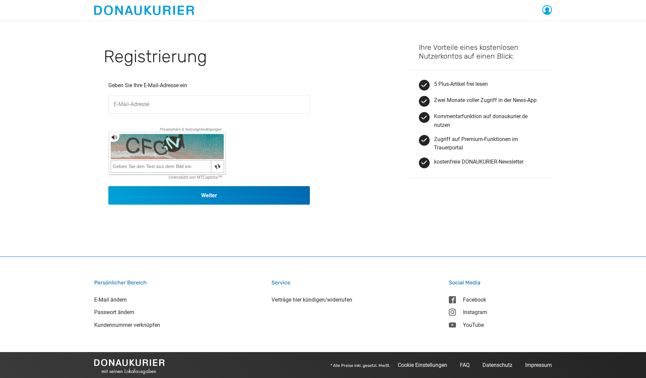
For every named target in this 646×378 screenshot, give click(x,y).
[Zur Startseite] (144, 10)
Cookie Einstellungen (422, 365)
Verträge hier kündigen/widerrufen (312, 300)
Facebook (474, 300)
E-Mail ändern (110, 300)
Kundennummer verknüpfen (127, 325)
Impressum (538, 365)
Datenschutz (497, 365)
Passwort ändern (114, 312)
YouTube (473, 325)
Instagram (475, 312)
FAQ (465, 365)
